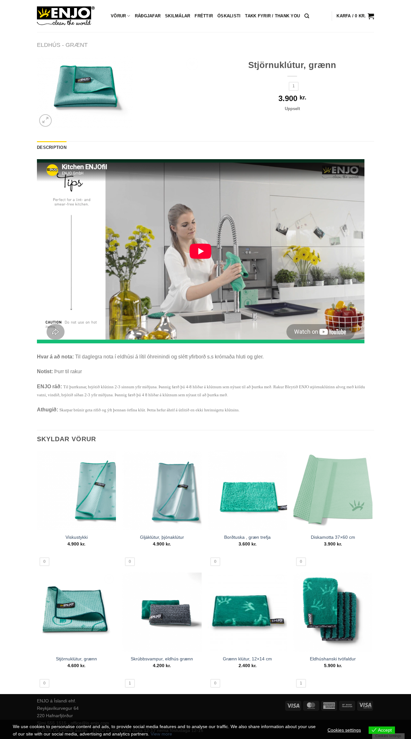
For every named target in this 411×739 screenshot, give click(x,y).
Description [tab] (51, 147)
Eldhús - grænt (62, 44)
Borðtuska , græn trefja (247, 537)
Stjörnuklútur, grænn (76, 658)
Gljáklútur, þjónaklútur (162, 537)
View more (161, 733)
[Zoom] (45, 120)
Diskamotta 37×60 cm (333, 537)
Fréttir (204, 15)
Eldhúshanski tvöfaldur (333, 658)
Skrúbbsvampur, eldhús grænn (162, 658)
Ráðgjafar (148, 15)
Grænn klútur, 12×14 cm (247, 658)
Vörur (118, 15)
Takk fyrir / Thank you (272, 15)
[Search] (306, 16)
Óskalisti (228, 15)
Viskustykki (77, 537)
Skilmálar (177, 15)
